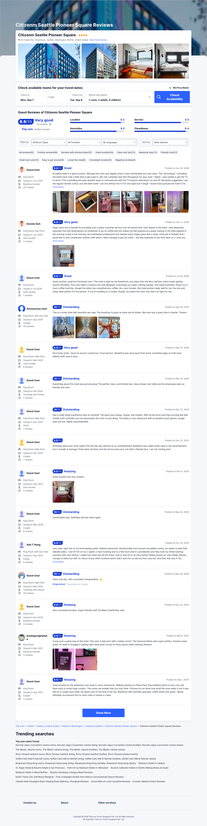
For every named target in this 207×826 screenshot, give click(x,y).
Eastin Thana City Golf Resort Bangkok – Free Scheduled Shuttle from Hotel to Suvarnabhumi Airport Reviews (70, 777)
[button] (181, 5)
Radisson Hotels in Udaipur (152, 763)
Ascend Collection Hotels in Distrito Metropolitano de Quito (139, 767)
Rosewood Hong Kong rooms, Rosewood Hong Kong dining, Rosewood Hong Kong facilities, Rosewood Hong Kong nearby (76, 763)
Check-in (25, 95)
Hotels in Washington (72, 726)
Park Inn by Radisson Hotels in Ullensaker (87, 767)
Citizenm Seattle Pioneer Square (121, 726)
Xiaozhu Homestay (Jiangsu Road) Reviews (71, 772)
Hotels (30, 726)
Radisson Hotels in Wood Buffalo (31, 772)
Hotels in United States (48, 726)
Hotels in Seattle (94, 726)
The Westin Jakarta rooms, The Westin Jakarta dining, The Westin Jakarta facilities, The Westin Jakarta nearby (70, 749)
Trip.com (20, 726)
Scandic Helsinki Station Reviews (149, 781)
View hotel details (98, 40)
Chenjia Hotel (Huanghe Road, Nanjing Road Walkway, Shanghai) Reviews (52, 781)
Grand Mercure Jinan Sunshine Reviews (110, 781)
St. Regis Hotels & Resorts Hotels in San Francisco (40, 767)
